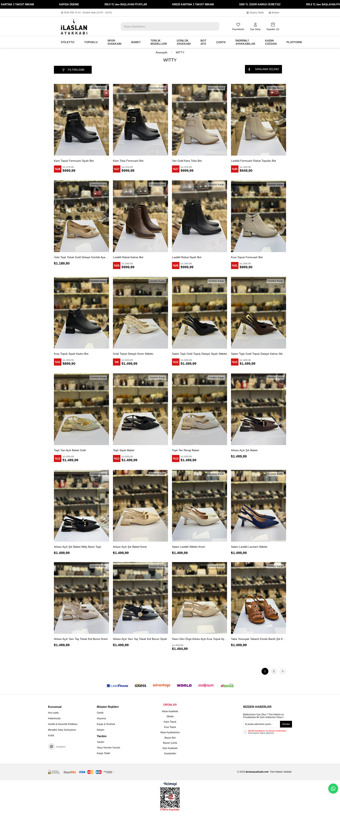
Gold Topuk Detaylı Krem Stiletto (133, 353)
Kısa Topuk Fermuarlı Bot (247, 257)
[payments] (81, 772)
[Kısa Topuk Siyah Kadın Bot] (81, 313)
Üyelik (100, 712)
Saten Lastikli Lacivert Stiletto (249, 546)
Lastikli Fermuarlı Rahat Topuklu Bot (253, 160)
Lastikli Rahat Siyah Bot (186, 257)
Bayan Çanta (170, 742)
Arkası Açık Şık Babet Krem (130, 546)
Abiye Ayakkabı (170, 711)
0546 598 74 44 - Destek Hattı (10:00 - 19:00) (88, 12)
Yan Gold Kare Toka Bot (187, 160)
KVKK (51, 735)
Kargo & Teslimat (106, 724)
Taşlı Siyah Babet (123, 450)
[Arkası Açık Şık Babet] (258, 409)
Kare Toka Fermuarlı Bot (128, 160)
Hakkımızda (54, 718)
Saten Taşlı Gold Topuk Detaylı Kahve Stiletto (258, 353)
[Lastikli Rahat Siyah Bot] (199, 216)
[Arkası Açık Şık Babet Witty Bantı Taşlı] (81, 506)
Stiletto (170, 716)
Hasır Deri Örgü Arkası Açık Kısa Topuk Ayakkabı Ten (199, 638)
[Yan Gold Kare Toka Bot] (199, 120)
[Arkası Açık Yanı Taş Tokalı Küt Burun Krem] (81, 598)
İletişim (275, 12)
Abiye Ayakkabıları (170, 732)
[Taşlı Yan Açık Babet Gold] (81, 409)
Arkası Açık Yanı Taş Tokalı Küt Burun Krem (81, 638)
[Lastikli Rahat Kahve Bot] (140, 216)
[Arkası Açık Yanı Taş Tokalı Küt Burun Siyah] (140, 598)
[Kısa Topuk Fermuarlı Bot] (258, 216)
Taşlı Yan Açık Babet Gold (70, 450)
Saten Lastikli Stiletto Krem (188, 546)
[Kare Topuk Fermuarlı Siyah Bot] (81, 120)
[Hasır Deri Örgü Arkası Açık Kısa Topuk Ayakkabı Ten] (199, 598)
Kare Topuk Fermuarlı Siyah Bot (74, 160)
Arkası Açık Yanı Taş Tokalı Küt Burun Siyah (140, 638)
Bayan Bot (170, 737)
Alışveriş (101, 718)
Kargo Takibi (103, 753)
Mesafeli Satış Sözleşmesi (62, 729)
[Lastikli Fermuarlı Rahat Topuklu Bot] (258, 120)
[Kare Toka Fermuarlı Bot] (140, 120)
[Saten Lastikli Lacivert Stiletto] (258, 506)
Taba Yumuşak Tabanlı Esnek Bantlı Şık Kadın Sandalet (258, 638)
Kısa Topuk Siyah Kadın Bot (71, 353)
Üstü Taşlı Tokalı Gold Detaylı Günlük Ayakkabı (81, 257)
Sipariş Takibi (256, 12)
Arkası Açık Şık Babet (244, 450)
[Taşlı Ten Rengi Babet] (199, 409)
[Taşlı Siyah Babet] (140, 409)
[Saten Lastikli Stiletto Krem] (199, 506)
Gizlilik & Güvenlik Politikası (63, 724)
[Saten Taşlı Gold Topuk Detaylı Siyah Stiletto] (199, 313)
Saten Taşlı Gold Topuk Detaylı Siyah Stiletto (199, 353)
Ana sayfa (53, 712)
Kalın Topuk (170, 721)
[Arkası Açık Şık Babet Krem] (140, 506)
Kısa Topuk (170, 727)
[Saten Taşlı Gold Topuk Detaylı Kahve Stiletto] (258, 313)
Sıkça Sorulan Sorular (108, 747)
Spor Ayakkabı (170, 748)
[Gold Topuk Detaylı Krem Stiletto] (140, 313)
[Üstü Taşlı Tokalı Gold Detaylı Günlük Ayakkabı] (81, 216)
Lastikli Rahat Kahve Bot (128, 257)
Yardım (100, 742)
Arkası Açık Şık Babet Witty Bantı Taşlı (77, 546)
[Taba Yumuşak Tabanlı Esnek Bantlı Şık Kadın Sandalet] (258, 598)
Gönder (286, 724)
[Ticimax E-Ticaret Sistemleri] (170, 784)
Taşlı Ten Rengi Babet (185, 450)
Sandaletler (170, 753)
